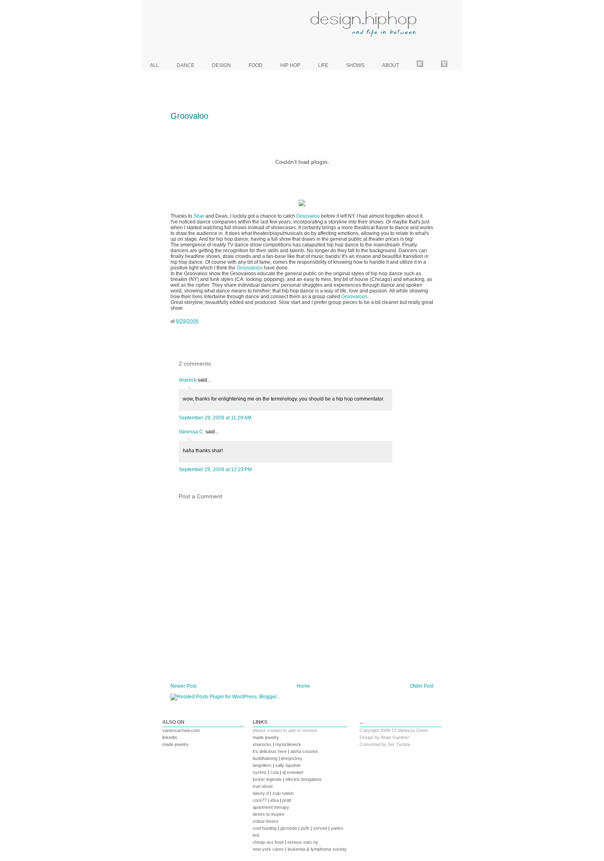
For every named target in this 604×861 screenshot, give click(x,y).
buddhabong (265, 758)
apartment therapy (271, 807)
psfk (305, 828)
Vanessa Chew (413, 730)
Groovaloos (250, 268)
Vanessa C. (191, 432)
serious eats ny (302, 842)
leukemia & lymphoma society (317, 849)
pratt (286, 800)
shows (355, 65)
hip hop (290, 65)
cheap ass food (268, 842)
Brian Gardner (395, 737)
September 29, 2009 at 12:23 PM (215, 469)
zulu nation (283, 793)
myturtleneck (288, 744)
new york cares (268, 849)
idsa (274, 800)
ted (256, 835)
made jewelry (175, 744)
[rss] (420, 65)
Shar (199, 216)
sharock (187, 380)
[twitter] (444, 65)
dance (185, 65)
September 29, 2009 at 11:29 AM (215, 418)
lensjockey (291, 758)
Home (303, 686)
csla (274, 772)
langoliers (262, 765)
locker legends (267, 779)
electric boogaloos (304, 779)
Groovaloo (189, 115)
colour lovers (266, 821)
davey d (261, 793)
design (221, 65)
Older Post (421, 686)
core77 (260, 800)
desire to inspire (268, 814)
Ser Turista (399, 744)
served (320, 828)
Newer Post (183, 686)
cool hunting (265, 828)
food (256, 65)
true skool (262, 786)
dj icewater (293, 772)
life (323, 65)
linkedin (169, 737)
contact (274, 730)
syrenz (260, 772)
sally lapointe (288, 765)
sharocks (262, 744)
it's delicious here (270, 751)
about (390, 65)
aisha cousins (304, 751)
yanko (337, 828)
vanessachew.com (181, 730)
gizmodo (288, 828)
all (154, 65)
